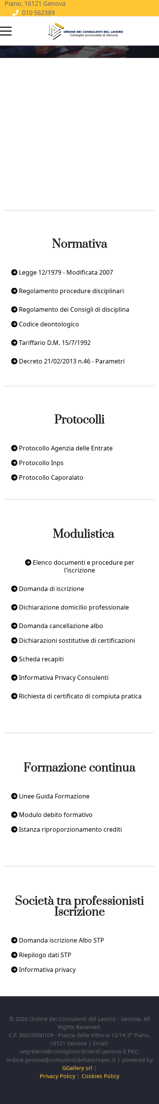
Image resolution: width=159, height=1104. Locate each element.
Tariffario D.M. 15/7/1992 (54, 342)
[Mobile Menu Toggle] (6, 31)
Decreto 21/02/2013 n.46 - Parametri (71, 361)
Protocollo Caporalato (50, 477)
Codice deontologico (48, 324)
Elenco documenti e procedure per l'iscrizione (82, 566)
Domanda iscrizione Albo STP (60, 940)
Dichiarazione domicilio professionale (73, 607)
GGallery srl (77, 1068)
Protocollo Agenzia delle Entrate (65, 448)
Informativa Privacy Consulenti (62, 677)
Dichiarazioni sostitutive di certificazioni (76, 640)
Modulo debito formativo (55, 814)
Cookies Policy (100, 1076)
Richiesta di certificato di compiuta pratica (79, 696)
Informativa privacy (46, 969)
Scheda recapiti (40, 659)
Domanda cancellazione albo (60, 626)
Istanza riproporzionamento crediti (69, 829)
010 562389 (38, 12)
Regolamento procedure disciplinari (70, 291)
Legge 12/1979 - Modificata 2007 (65, 272)
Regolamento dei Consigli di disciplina (73, 309)
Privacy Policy (57, 1076)
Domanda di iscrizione (50, 588)
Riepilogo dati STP (44, 955)
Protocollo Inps (40, 463)
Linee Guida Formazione (53, 796)
